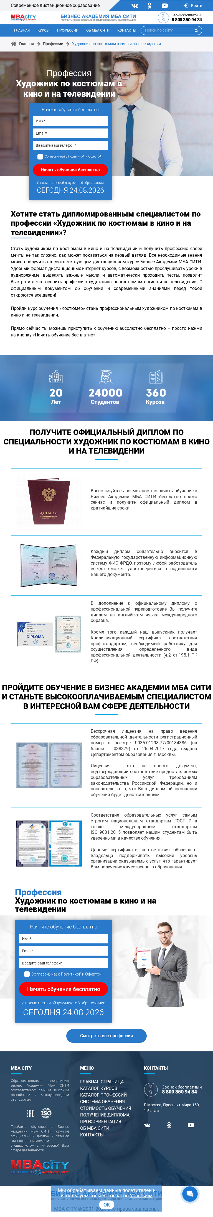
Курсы (43, 30)
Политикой (76, 156)
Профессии (67, 30)
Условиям (141, 1195)
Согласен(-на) (55, 156)
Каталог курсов (98, 1088)
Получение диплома (105, 1115)
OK (106, 1205)
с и (73, 156)
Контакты (126, 30)
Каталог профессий (103, 1095)
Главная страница (102, 1081)
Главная (22, 30)
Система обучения (102, 1101)
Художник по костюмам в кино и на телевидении (116, 44)
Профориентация (100, 1121)
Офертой (95, 156)
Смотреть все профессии (106, 1035)
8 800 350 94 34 (187, 19)
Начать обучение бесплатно (70, 170)
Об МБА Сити (98, 30)
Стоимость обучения (105, 1108)
